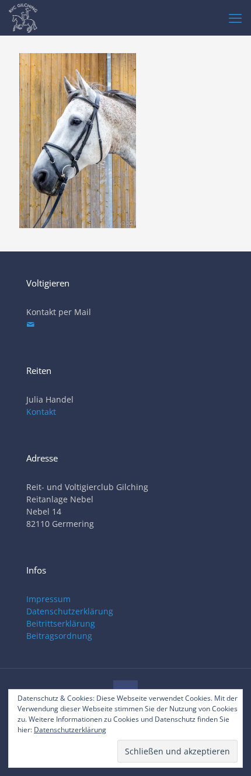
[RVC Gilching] (23, 17)
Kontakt (41, 411)
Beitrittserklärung (60, 623)
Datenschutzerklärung (69, 611)
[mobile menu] (235, 17)
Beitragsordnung (59, 635)
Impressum (48, 598)
